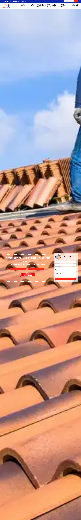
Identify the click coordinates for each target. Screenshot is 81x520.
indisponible (8, 1)
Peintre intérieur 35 (73, 5)
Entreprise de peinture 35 (54, 5)
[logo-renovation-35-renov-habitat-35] (7, 6)
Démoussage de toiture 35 (68, 5)
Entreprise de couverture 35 (18, 5)
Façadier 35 (58, 5)
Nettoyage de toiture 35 (44, 5)
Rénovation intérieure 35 (28, 5)
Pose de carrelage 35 (23, 5)
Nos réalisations (18, 269)
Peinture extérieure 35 (77, 5)
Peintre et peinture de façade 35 (63, 5)
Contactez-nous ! (36, 269)
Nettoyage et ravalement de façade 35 (38, 5)
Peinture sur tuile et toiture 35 (33, 5)
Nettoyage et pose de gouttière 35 (49, 5)
